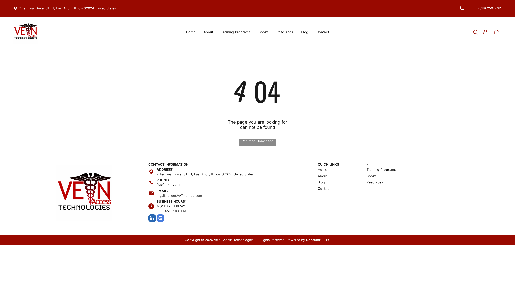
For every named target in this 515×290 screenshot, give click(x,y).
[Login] (485, 32)
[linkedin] (152, 218)
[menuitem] (191, 32)
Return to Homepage (257, 141)
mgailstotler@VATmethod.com (179, 196)
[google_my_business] (160, 218)
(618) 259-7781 (490, 8)
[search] (475, 33)
